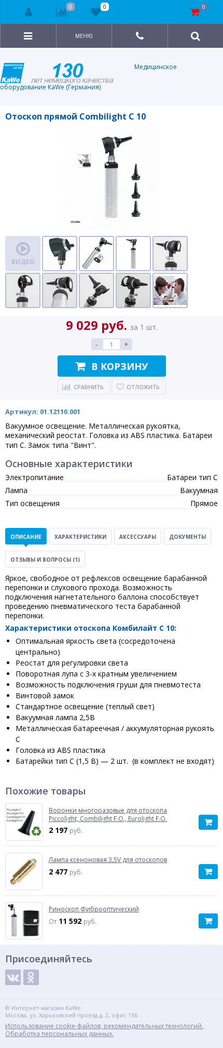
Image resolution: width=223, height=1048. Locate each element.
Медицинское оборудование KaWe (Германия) (88, 77)
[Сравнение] (62, 12)
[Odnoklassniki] (31, 977)
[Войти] (29, 12)
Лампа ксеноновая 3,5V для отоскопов (108, 860)
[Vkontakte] (13, 977)
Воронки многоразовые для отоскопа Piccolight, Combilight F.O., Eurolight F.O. (108, 814)
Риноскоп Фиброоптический (94, 909)
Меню (84, 35)
